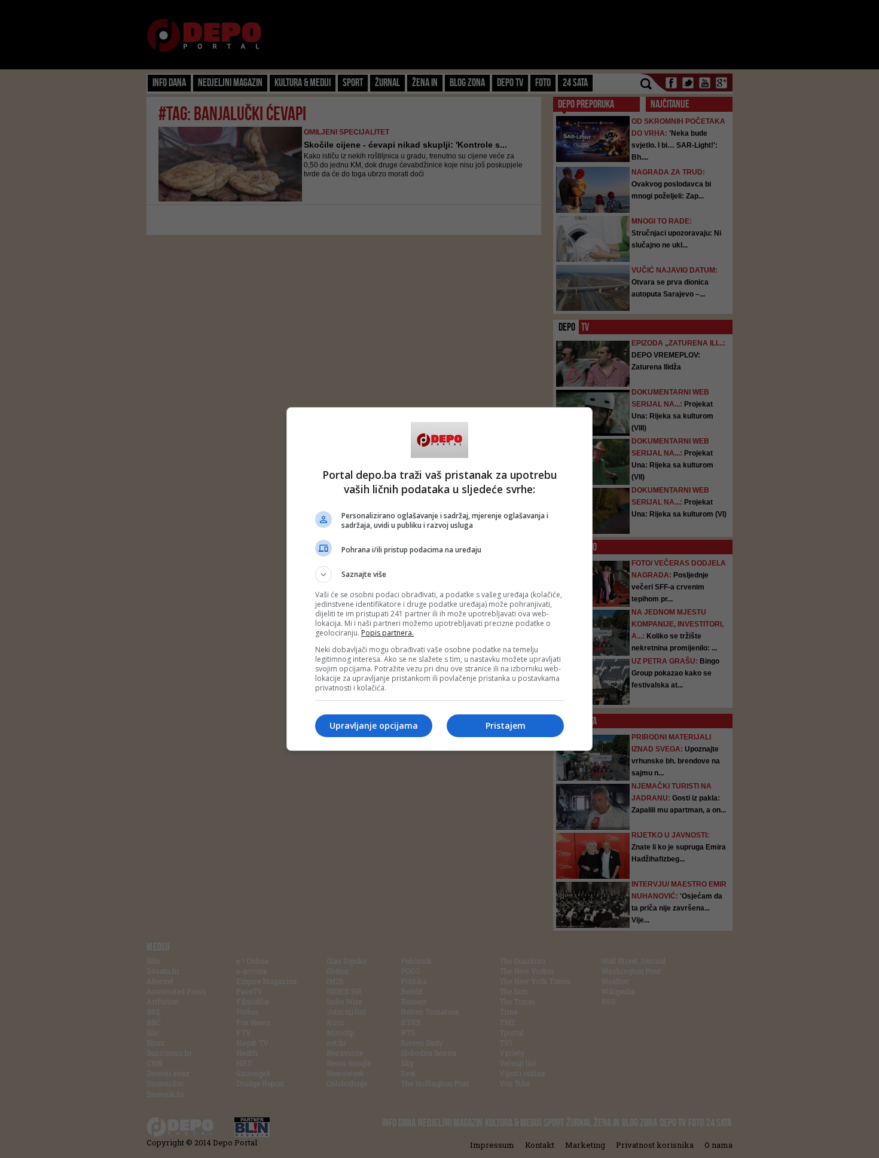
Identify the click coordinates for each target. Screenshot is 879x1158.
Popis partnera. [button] (387, 633)
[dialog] (439, 579)
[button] (439, 574)
